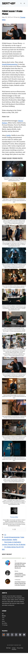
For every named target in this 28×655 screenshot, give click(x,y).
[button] (21, 3)
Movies (4, 615)
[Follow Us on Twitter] (12, 634)
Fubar (22, 537)
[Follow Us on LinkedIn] (20, 634)
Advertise (14, 649)
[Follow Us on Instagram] (16, 634)
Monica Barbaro (7, 539)
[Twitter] (13, 529)
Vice (3, 619)
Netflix (8, 135)
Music (3, 621)
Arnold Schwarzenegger (10, 64)
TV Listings (4, 625)
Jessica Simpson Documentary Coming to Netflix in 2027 (20, 575)
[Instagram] (15, 529)
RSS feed (8, 647)
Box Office (4, 623)
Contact (13, 647)
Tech (3, 617)
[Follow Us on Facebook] (8, 634)
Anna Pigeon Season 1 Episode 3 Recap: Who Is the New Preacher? (20, 583)
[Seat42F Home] (3, 634)
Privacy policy (20, 647)
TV (5, 535)
